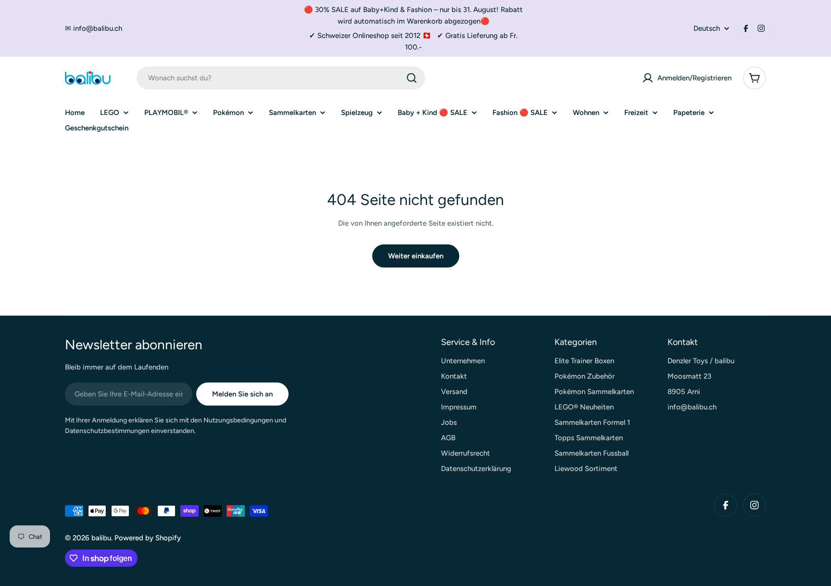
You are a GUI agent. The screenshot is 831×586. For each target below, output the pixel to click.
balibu (101, 538)
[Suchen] (411, 78)
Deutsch (706, 28)
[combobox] (281, 77)
